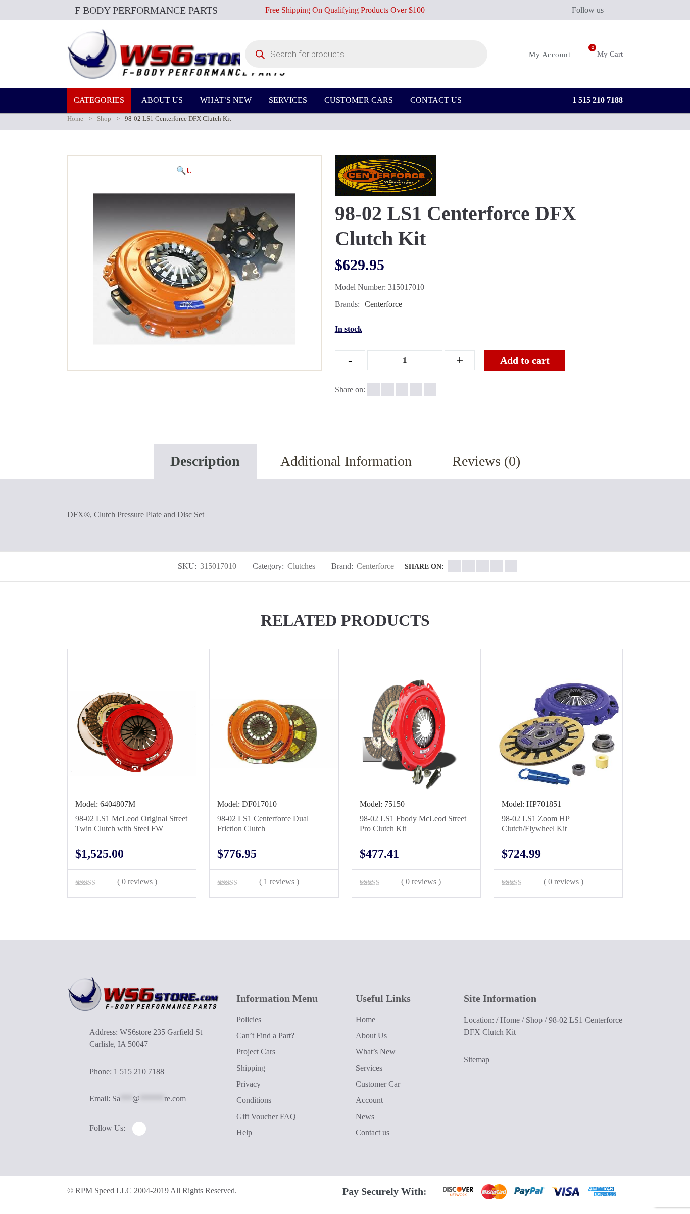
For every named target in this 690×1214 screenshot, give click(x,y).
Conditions (253, 1100)
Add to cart (525, 360)
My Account (548, 54)
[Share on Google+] (402, 389)
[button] (184, 171)
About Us (371, 1035)
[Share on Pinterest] (430, 389)
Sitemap (476, 1059)
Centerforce (383, 304)
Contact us (372, 1132)
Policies (248, 1019)
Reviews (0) (486, 461)
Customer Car (378, 1084)
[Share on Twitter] (387, 389)
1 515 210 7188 (596, 100)
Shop (104, 118)
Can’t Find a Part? (265, 1035)
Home (75, 118)
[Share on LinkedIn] (416, 389)
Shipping (250, 1068)
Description (205, 461)
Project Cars (255, 1051)
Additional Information (346, 461)
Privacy (248, 1084)
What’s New (376, 1051)
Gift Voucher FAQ (266, 1116)
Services (369, 1068)
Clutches (301, 566)
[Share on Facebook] (373, 389)
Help (244, 1132)
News (365, 1116)
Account (369, 1100)
